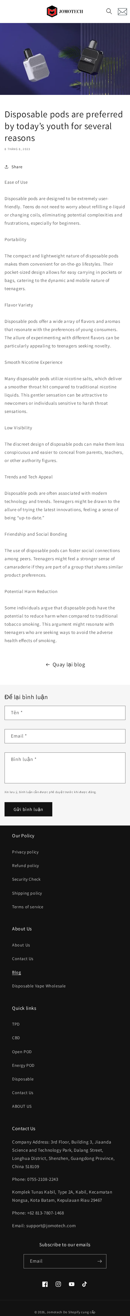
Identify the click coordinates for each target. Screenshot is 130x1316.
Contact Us (23, 958)
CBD (16, 1037)
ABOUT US (22, 1106)
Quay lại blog (69, 664)
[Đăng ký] (99, 1261)
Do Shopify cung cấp (79, 1312)
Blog (16, 972)
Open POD (22, 1051)
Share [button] (17, 166)
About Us (21, 945)
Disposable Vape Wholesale (39, 986)
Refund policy (25, 865)
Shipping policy (27, 893)
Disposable (23, 1079)
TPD (16, 1024)
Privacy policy (25, 852)
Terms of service (28, 906)
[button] (109, 11)
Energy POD (23, 1065)
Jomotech (54, 1312)
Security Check (26, 879)
